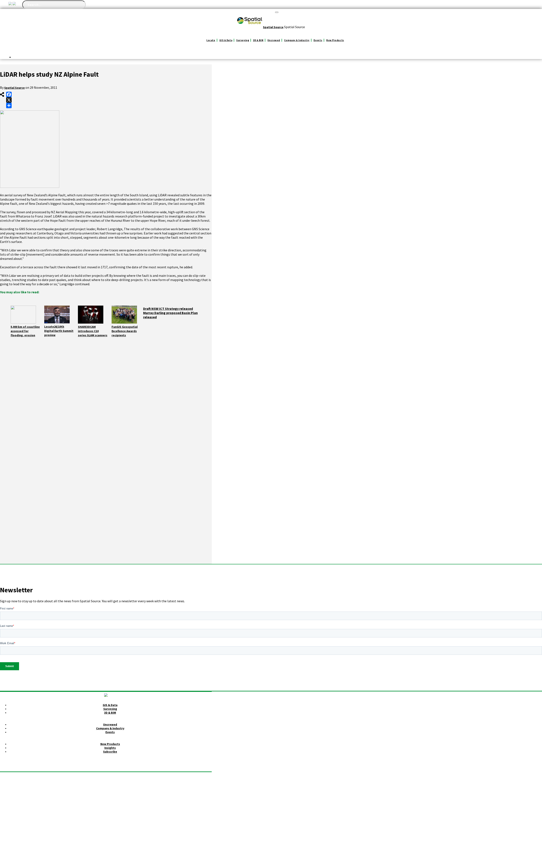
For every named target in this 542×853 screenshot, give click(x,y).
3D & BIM (258, 40)
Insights (110, 748)
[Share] (9, 105)
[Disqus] (106, 401)
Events (318, 40)
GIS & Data (225, 40)
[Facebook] (9, 94)
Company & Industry (297, 40)
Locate (210, 40)
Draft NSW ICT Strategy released (168, 308)
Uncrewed (273, 40)
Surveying (242, 40)
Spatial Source (14, 88)
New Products (335, 40)
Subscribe (110, 751)
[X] (9, 100)
